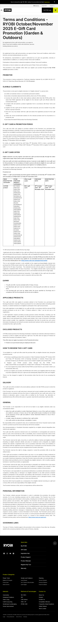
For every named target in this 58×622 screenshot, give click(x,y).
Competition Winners (44, 601)
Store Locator (42, 608)
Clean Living (6, 599)
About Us (41, 595)
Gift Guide (24, 549)
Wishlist (37, 5)
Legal (4, 616)
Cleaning (41, 578)
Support (52, 5)
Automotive (6, 595)
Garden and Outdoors (27, 578)
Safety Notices (43, 606)
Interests (5, 591)
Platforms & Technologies (28, 591)
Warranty (23, 568)
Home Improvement (8, 606)
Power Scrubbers (43, 584)
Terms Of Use (19, 616)
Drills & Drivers (6, 584)
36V (22, 597)
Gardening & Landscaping (9, 604)
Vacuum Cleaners (43, 580)
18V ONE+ (23, 595)
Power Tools (6, 578)
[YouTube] (10, 554)
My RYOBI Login (47, 10)
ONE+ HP (23, 601)
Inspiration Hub (25, 553)
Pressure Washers (43, 582)
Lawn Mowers (24, 580)
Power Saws (6, 582)
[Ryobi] (8, 10)
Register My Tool (26, 564)
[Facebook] (4, 554)
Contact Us (42, 591)
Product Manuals (26, 561)
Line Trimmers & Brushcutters (27, 582)
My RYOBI (24, 546)
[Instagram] (7, 554)
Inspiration (44, 5)
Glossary (25, 616)
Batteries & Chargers (7, 580)
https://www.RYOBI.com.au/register (15, 364)
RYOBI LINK (24, 604)
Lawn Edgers (24, 584)
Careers (41, 597)
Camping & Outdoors (8, 597)
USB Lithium (24, 599)
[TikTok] (13, 554)
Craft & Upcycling (7, 601)
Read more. (47, 2)
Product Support (26, 557)
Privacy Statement (10, 616)
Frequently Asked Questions (46, 604)
